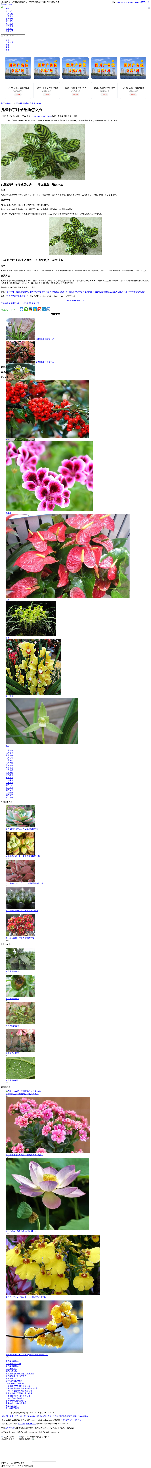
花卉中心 (9, 785)
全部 (7, 40)
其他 (7, 52)
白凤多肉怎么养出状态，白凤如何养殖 (22, 829)
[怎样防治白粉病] (20, 1051)
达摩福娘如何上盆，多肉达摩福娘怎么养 (23, 856)
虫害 (7, 47)
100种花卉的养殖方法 (15, 1383)
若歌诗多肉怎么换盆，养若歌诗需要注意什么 (24, 883)
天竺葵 (8, 513)
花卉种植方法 (11, 1371)
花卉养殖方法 (11, 1369)
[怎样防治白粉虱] (20, 1078)
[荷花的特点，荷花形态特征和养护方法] (47, 1229)
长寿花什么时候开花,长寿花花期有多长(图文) (24, 1155)
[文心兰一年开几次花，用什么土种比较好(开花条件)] (53, 1295)
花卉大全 (9, 16)
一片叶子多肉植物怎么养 (16, 1398)
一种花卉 (9, 780)
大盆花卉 (9, 768)
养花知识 (9, 11)
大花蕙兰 (9, 696)
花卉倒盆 (9, 773)
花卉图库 (9, 26)
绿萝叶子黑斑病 (68, 292)
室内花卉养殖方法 (13, 1366)
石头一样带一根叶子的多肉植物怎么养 (22, 1388)
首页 (7, 9)
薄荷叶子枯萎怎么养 (136, 292)
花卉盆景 (9, 753)
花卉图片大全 (7, 1416)
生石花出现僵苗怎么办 (29, 303)
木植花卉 (9, 778)
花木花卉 (9, 783)
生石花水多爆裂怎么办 (10, 303)
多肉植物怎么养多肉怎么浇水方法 (20, 1374)
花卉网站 (9, 763)
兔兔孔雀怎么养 (110, 292)
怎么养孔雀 (122, 292)
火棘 (7, 439)
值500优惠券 (83, 1416)
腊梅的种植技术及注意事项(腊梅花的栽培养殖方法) (27, 1355)
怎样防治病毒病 (12, 1026)
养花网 (33, 1424)
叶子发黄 (9, 42)
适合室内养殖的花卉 (14, 1381)
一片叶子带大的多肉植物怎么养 (19, 1391)
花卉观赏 (9, 795)
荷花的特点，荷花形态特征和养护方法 (22, 1231)
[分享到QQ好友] (30, 309)
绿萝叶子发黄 (39, 292)
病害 (7, 50)
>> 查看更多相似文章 (75, 301)
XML (28, 1424)
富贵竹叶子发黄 (27, 292)
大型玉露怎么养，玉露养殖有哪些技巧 (22, 911)
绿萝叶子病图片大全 (83, 292)
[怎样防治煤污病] (20, 969)
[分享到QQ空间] (35, 309)
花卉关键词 (9, 1428)
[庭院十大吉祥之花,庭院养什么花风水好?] (23, 1091)
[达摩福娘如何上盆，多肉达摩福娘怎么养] (20, 854)
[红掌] (68, 597)
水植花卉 (9, 765)
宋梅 (7, 638)
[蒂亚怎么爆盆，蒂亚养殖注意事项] (20, 936)
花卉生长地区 (58, 1416)
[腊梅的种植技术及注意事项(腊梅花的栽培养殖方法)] (44, 1352)
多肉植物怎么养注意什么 (16, 1401)
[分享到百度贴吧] (48, 309)
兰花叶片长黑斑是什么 (44, 339)
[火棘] (47, 437)
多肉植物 (9, 19)
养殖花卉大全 (11, 1379)
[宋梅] (31, 636)
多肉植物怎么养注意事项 (16, 1403)
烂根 (7, 45)
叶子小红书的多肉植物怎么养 (18, 1396)
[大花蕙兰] (33, 694)
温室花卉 (9, 755)
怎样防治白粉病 (12, 1053)
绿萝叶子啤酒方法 (53, 292)
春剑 (7, 746)
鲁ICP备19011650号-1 (72, 1420)
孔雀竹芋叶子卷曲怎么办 (30, 103)
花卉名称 (9, 758)
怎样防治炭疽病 (12, 999)
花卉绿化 (9, 775)
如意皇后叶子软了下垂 (44, 362)
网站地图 (21, 1424)
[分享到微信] (26, 309)
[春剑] (42, 743)
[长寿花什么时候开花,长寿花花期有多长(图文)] (48, 1152)
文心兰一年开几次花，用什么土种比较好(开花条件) (27, 1297)
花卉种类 (9, 760)
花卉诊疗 (9, 14)
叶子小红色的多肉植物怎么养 (18, 1386)
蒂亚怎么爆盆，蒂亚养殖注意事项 (20, 938)
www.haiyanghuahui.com (42, 116)
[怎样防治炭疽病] (20, 996)
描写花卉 (9, 798)
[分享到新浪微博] (39, 309)
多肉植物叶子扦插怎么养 (16, 1376)
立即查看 (18, 94)
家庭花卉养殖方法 (13, 1361)
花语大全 (9, 29)
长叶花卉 (9, 788)
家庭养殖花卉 (11, 1406)
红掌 (7, 600)
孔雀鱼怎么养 (98, 292)
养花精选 (9, 24)
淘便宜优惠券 (71, 1416)
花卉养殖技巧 (33, 1416)
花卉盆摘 (9, 790)
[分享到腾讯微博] (44, 309)
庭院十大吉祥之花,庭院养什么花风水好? (22, 1094)
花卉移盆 (9, 770)
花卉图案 (9, 750)
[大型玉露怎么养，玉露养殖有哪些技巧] (20, 908)
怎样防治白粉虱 (12, 1080)
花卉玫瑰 (9, 793)
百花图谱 (9, 21)
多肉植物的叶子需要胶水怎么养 (19, 1393)
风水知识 (9, 31)
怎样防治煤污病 (12, 971)
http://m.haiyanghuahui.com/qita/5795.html (133, 2)
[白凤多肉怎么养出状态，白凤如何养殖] (20, 827)
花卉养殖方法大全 (13, 1364)
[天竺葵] (49, 511)
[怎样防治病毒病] (20, 1024)
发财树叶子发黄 (13, 292)
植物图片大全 (45, 1416)
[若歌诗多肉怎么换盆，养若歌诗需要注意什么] (20, 881)
